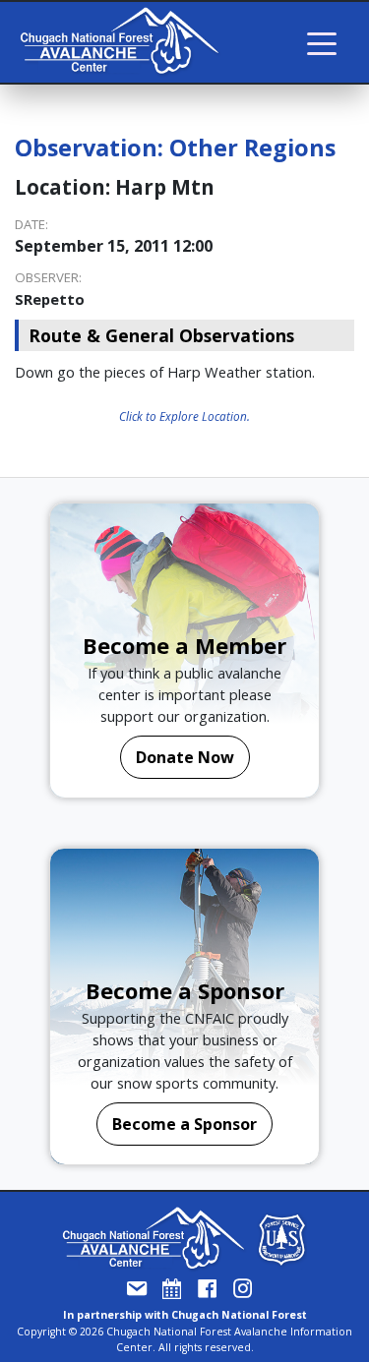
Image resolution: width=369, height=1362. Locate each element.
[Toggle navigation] (321, 42)
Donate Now (185, 757)
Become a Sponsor (184, 1124)
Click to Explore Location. (184, 416)
